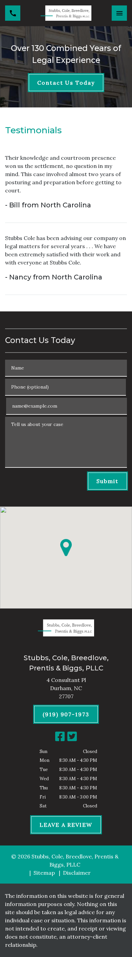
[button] (66, 547)
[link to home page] (66, 13)
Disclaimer (77, 872)
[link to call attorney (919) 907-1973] (12, 13)
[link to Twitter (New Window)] (72, 736)
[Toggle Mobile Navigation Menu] (119, 13)
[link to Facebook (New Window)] (60, 736)
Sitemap (44, 872)
